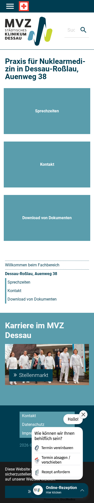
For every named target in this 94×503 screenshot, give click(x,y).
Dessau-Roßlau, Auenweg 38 (31, 273)
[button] (56, 448)
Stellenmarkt (33, 375)
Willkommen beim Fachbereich (32, 265)
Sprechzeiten (19, 282)
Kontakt (14, 290)
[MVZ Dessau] (34, 30)
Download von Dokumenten (32, 299)
